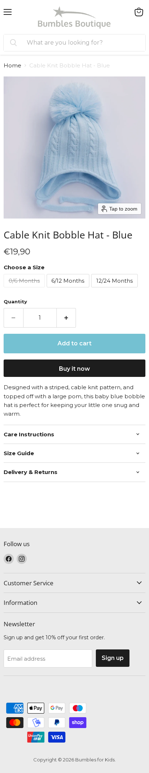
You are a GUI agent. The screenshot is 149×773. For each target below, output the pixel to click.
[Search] (13, 42)
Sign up (113, 657)
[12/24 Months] (115, 289)
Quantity (15, 301)
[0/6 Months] (25, 289)
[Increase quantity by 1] (66, 318)
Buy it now (74, 368)
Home (12, 65)
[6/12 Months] (69, 289)
